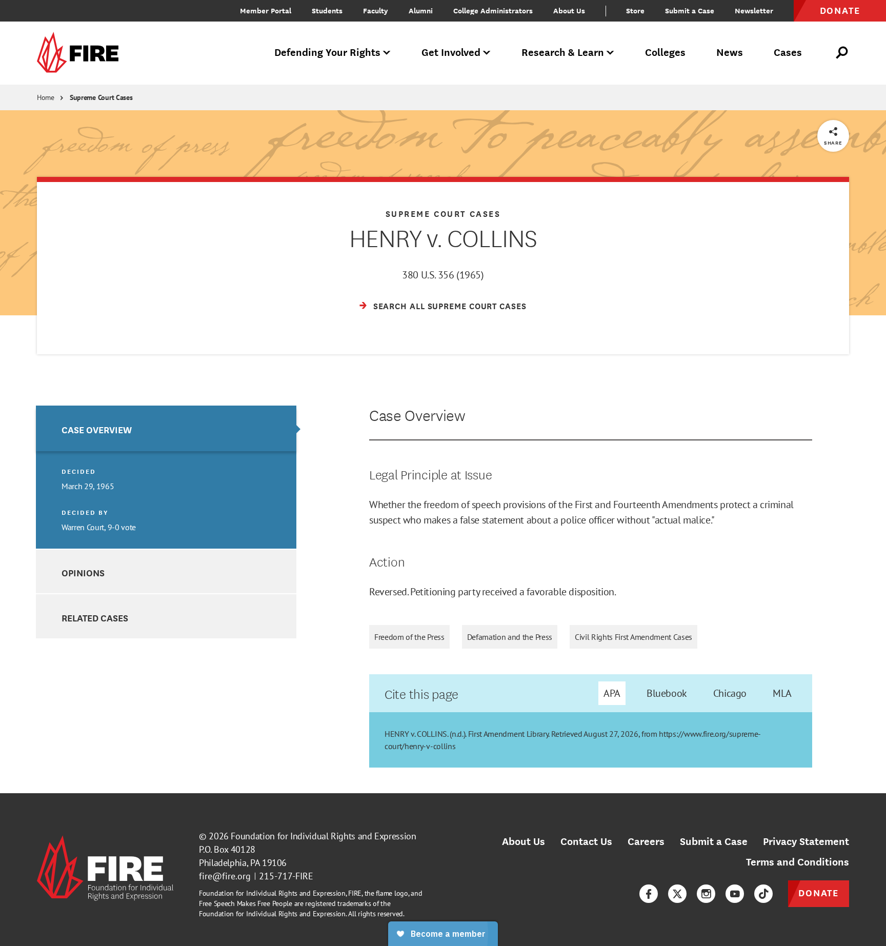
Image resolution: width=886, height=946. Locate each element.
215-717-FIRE (286, 876)
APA (611, 693)
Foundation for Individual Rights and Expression (323, 836)
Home (45, 97)
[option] (166, 477)
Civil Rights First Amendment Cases (633, 637)
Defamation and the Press (509, 637)
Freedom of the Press (409, 637)
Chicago (730, 693)
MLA (782, 693)
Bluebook (667, 693)
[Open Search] (842, 52)
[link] (81, 53)
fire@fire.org (225, 876)
